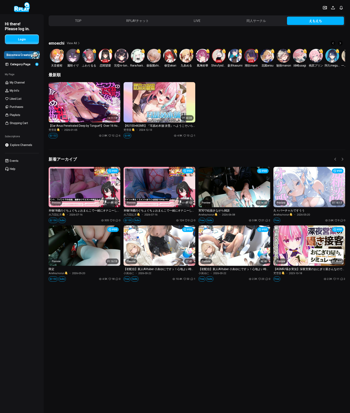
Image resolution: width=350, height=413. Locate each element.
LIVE (197, 21)
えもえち (315, 21)
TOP (78, 21)
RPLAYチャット (137, 21)
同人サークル (256, 21)
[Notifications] (341, 8)
